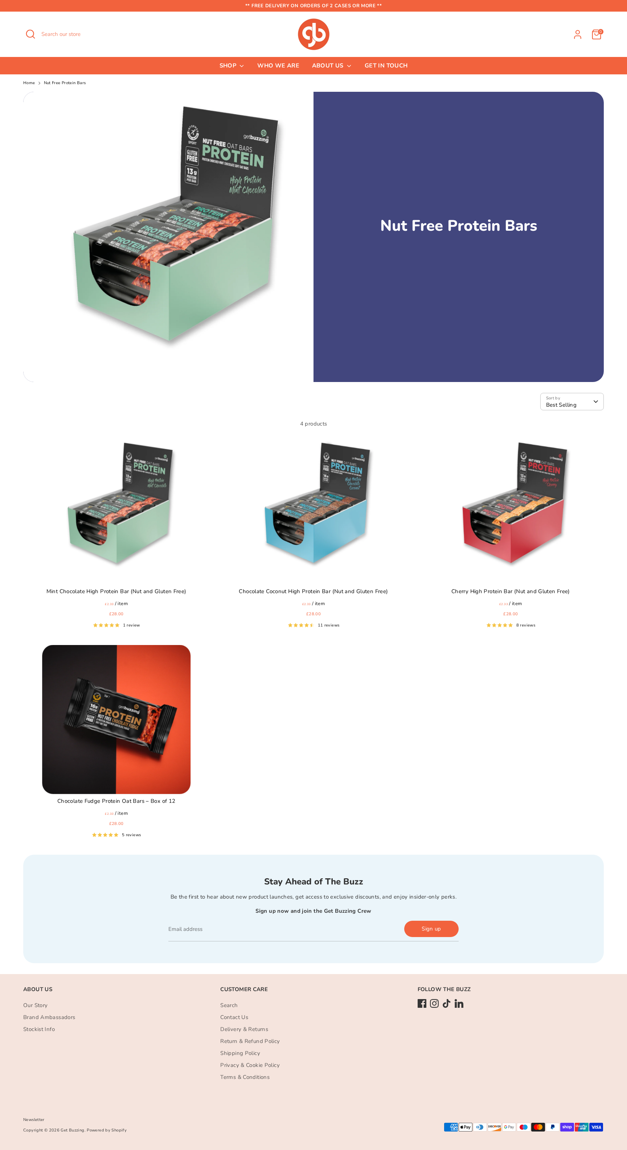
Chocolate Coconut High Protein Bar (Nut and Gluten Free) (313, 591)
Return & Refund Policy (250, 1041)
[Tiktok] (446, 1003)
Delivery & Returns (244, 1029)
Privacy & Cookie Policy (250, 1065)
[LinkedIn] (459, 1003)
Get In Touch (386, 66)
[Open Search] (30, 34)
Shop (229, 66)
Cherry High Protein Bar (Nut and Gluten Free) (510, 591)
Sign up (431, 928)
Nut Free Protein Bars (65, 83)
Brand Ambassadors (49, 1017)
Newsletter (34, 1119)
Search (229, 1005)
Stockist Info (39, 1029)
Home (29, 83)
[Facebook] (422, 1003)
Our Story (35, 1005)
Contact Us (234, 1017)
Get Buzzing (72, 1130)
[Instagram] (434, 1003)
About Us (328, 66)
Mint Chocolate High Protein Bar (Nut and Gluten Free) (116, 591)
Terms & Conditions (245, 1077)
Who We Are (278, 66)
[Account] (577, 34)
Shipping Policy (240, 1053)
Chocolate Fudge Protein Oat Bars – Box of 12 (116, 801)
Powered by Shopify (107, 1130)
